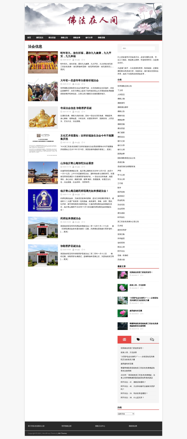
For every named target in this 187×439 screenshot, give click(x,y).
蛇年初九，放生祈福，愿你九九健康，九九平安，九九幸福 (85, 54)
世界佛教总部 (66, 426)
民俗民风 (121, 200)
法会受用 (121, 208)
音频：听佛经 (123, 255)
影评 (119, 187)
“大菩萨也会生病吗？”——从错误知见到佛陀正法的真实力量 (144, 299)
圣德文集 (121, 162)
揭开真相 (121, 192)
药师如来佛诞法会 (70, 218)
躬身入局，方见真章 (138, 285)
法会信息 (121, 204)
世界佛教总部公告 (125, 86)
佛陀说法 (39, 37)
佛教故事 (76, 37)
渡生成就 (121, 213)
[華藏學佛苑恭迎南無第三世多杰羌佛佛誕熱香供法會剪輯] (123, 328)
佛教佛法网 (133, 426)
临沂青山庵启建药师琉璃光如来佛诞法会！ (84, 190)
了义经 (120, 90)
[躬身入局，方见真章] (123, 290)
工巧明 (120, 183)
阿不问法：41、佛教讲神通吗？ (133, 382)
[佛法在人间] (93, 33)
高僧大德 (121, 259)
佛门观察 (121, 132)
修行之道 (121, 141)
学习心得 (121, 175)
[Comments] (152, 339)
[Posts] (124, 339)
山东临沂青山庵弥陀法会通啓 (77, 163)
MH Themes (62, 433)
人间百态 (121, 94)
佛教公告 (64, 37)
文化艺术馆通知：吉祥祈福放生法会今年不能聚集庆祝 (87, 137)
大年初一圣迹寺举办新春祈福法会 (79, 80)
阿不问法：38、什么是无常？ (132, 397)
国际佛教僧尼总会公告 (126, 158)
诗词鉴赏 (121, 238)
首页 (29, 37)
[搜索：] (138, 48)
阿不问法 (121, 251)
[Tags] (138, 339)
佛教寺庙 (121, 115)
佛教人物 (121, 98)
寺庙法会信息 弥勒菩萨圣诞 (76, 108)
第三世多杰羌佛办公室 (36, 426)
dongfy (77, 60)
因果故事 (121, 153)
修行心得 (121, 149)
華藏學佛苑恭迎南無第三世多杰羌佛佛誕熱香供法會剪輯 (144, 324)
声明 (119, 170)
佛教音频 (101, 37)
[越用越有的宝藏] (123, 315)
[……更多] (107, 149)
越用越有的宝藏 (136, 310)
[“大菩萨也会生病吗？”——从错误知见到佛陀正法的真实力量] (123, 303)
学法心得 (121, 179)
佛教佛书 (121, 103)
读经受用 (121, 242)
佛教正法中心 (100, 426)
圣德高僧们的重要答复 (126, 166)
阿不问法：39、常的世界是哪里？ (134, 393)
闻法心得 (121, 247)
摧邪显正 (121, 196)
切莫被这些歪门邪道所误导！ (141, 272)
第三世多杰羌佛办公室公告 (128, 221)
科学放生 (121, 217)
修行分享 (89, 37)
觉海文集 (121, 234)
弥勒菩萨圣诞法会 (70, 246)
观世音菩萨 (122, 230)
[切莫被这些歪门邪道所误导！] (123, 277)
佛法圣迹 (52, 37)
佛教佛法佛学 (123, 107)
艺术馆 (120, 225)
